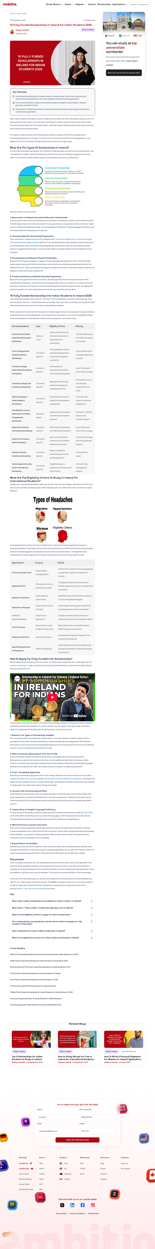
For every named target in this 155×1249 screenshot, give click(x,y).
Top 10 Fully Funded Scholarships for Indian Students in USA (34, 979)
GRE (41, 1163)
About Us (124, 1163)
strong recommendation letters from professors (63, 778)
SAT (41, 1189)
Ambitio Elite (24, 1169)
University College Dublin (65, 239)
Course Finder (24, 1184)
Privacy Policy (61, 1213)
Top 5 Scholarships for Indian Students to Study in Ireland (27, 1058)
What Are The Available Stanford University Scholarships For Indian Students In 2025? (44, 954)
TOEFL (90, 812)
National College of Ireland (28, 242)
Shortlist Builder (25, 1179)
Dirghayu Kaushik (22, 30)
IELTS (83, 812)
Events (103, 1169)
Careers (92, 4)
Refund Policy (93, 1213)
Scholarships (104, 4)
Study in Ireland (87, 30)
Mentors (104, 1174)
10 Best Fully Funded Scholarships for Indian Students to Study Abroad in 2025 (41, 992)
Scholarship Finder (26, 1189)
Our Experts (125, 1169)
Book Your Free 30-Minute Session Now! (124, 73)
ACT (41, 1184)
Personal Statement (129, 1051)
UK (65, 1169)
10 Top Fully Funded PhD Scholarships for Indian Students (33, 986)
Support (104, 1179)
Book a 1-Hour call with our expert (30, 888)
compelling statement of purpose (23, 778)
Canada (67, 1179)
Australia (67, 1174)
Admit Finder (24, 1174)
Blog (102, 1163)
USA (66, 1163)
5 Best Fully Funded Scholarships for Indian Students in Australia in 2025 (39, 961)
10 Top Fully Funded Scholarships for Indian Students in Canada (35, 973)
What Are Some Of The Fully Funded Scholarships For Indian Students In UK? (40, 967)
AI (77, 283)
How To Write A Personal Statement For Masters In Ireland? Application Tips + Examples (122, 1058)
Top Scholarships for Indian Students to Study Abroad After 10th (35, 1005)
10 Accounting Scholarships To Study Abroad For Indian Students (36, 998)
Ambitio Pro (23, 1163)
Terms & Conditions (77, 1213)
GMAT (41, 1169)
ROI (86, 484)
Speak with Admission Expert (77, 1140)
